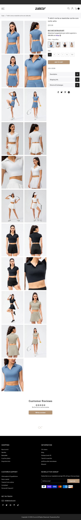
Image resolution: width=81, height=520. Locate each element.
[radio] (51, 45)
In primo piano (5, 458)
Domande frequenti (7, 488)
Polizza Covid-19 (46, 455)
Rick (58, 517)
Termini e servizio (46, 458)
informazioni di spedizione (9, 476)
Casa (2, 15)
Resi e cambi (5, 479)
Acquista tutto (5, 461)
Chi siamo (44, 449)
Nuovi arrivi (4, 449)
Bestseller (4, 455)
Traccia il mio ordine (7, 482)
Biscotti (43, 464)
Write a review (40, 412)
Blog (42, 452)
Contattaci (4, 485)
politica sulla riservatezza (48, 461)
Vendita (3, 452)
